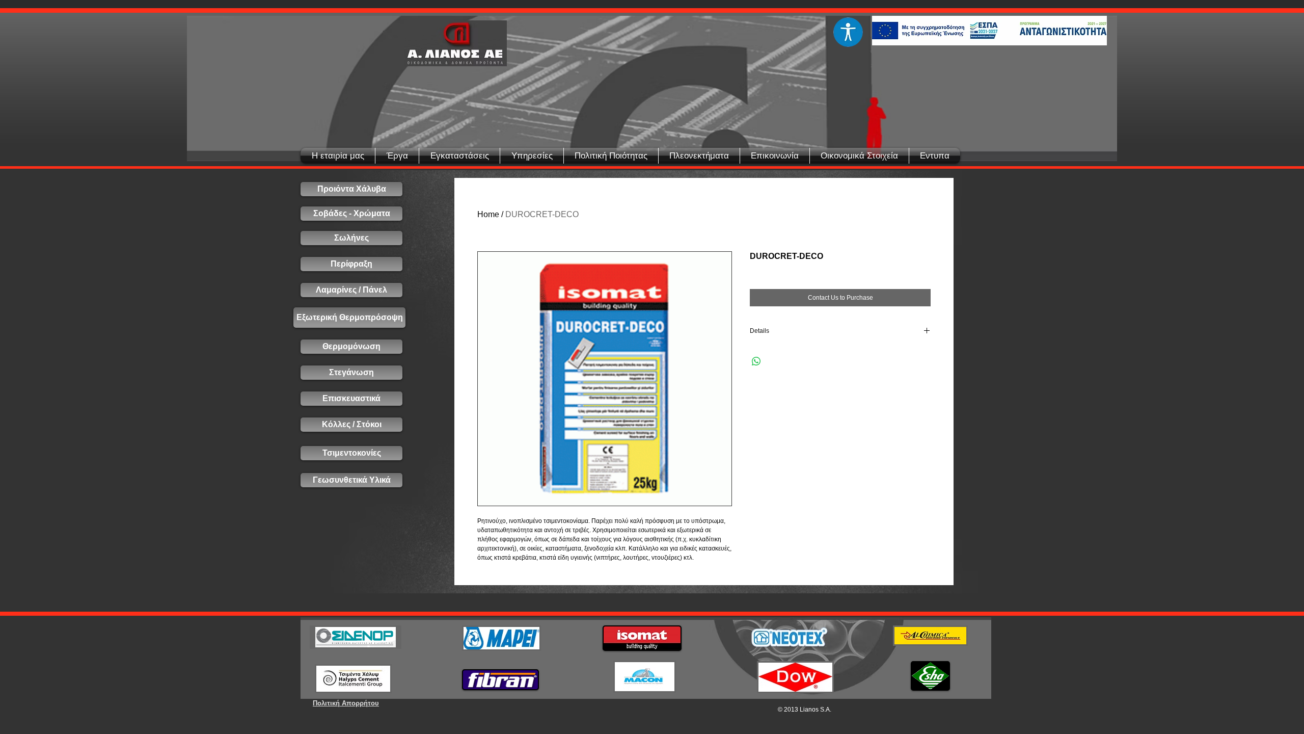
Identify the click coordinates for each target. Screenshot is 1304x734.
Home (488, 214)
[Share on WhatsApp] (756, 361)
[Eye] (847, 32)
